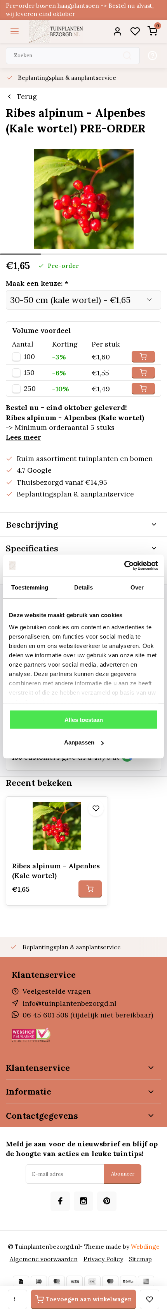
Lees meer (23, 437)
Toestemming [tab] (29, 587)
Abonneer (122, 1173)
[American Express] (146, 1281)
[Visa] (74, 1281)
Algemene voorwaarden (44, 1259)
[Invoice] (21, 1281)
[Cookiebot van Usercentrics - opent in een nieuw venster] (124, 566)
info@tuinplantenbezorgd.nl (70, 1003)
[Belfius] (128, 1281)
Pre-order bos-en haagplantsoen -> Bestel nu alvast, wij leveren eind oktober (80, 10)
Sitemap (140, 1259)
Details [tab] (83, 587)
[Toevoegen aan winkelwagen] (90, 889)
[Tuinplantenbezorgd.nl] (56, 31)
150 (29, 372)
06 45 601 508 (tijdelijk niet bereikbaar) (88, 1014)
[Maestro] (110, 1281)
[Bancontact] (92, 1281)
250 (30, 388)
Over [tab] (137, 587)
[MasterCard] (57, 1281)
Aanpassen (79, 742)
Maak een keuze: (37, 283)
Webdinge (145, 1246)
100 (29, 356)
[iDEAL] (39, 1281)
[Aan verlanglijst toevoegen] (96, 808)
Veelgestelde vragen (56, 991)
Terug (27, 96)
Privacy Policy (103, 1259)
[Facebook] (60, 1201)
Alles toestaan (83, 719)
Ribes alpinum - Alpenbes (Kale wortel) (56, 870)
